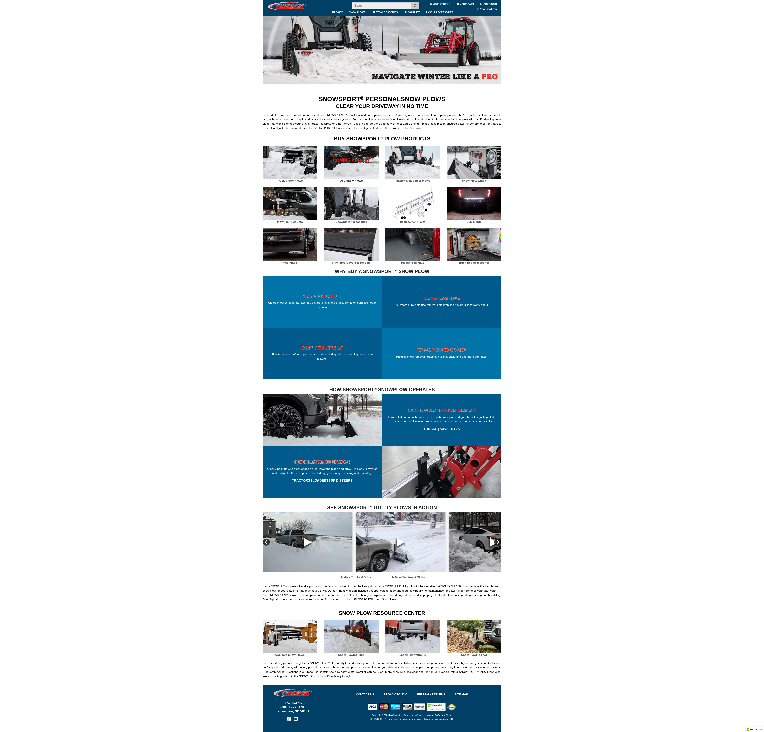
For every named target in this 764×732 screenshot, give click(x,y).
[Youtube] (296, 718)
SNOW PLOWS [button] (357, 12)
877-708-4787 (292, 703)
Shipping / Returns (430, 694)
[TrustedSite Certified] (436, 707)
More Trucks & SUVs (357, 577)
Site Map (461, 694)
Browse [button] (337, 12)
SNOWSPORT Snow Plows (384, 719)
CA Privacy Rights (443, 715)
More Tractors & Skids (409, 577)
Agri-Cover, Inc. (427, 719)
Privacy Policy (395, 694)
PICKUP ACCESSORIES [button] (439, 12)
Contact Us (365, 694)
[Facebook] (289, 718)
